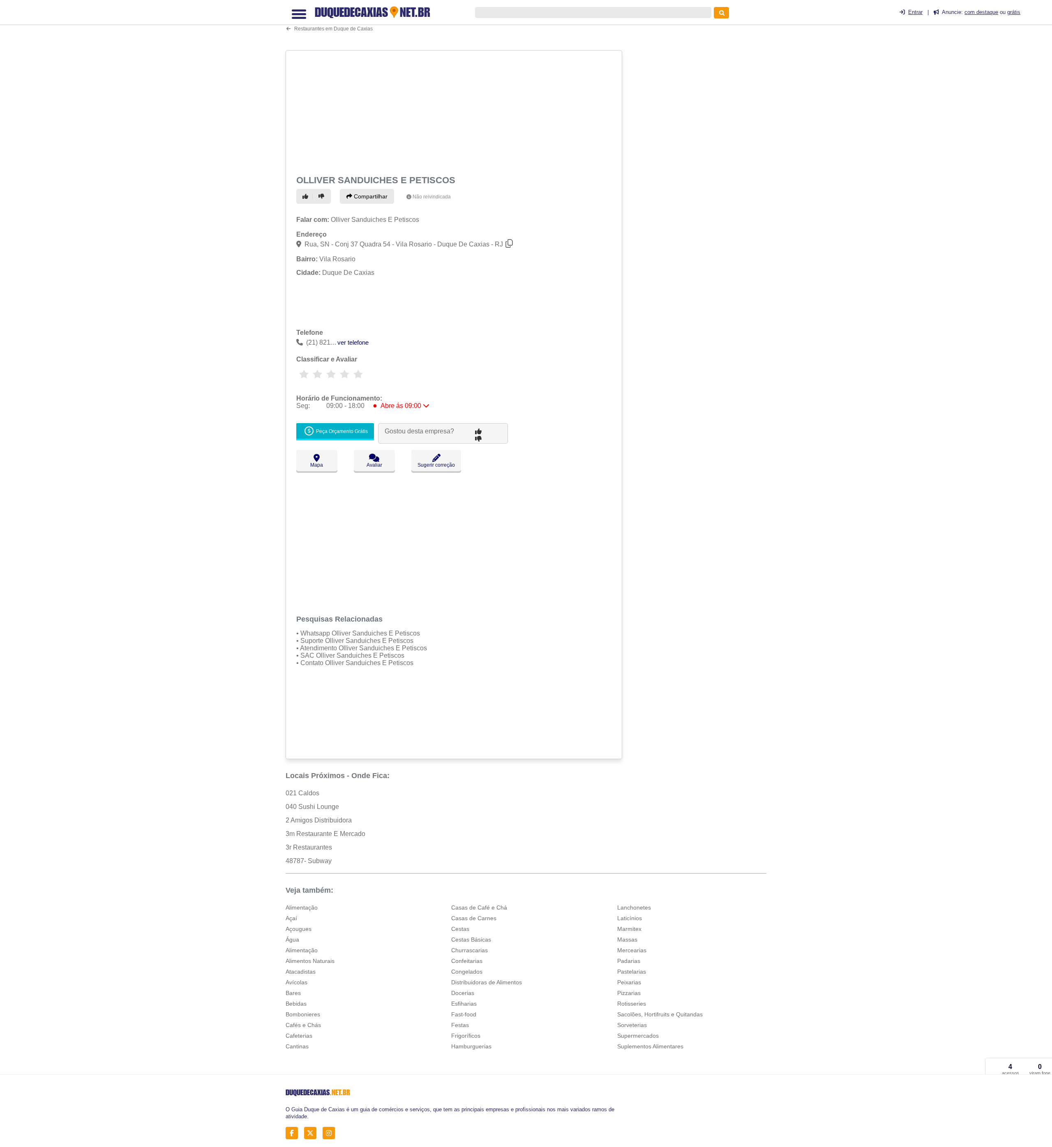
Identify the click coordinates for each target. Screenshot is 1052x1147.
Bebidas (296, 1003)
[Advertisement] (455, 111)
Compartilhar (370, 196)
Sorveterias (632, 1025)
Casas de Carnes (473, 918)
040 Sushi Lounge (312, 806)
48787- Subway (309, 860)
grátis (1013, 12)
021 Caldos (302, 793)
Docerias (462, 993)
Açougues (298, 929)
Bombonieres (303, 1014)
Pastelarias (631, 971)
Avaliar (374, 465)
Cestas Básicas (471, 939)
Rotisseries (631, 1003)
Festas (460, 1025)
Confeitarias (466, 961)
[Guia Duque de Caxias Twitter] (312, 1133)
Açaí (291, 918)
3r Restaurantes (309, 847)
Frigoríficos (465, 1035)
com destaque (981, 12)
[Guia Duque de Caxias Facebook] (294, 1133)
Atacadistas (301, 971)
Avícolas (296, 982)
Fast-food (463, 1014)
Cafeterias (299, 1035)
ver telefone (353, 342)
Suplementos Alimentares (650, 1046)
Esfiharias (464, 1003)
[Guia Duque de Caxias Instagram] (331, 1133)
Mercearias (631, 950)
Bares (293, 993)
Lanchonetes (634, 907)
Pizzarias (629, 993)
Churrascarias (469, 950)
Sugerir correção (436, 465)
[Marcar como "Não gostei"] (322, 196)
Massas (627, 939)
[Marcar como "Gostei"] (306, 196)
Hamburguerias (471, 1046)
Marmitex (629, 929)
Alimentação (302, 907)
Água (292, 939)
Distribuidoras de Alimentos (486, 982)
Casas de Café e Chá (479, 907)
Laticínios (629, 918)
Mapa (316, 465)
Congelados (466, 971)
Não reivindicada (432, 197)
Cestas (460, 929)
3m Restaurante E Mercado (325, 833)
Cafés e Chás (303, 1025)
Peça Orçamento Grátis (341, 432)
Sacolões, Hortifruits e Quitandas (660, 1014)
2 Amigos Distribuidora (319, 820)
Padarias (628, 961)
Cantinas (297, 1046)
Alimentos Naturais (310, 961)
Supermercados (638, 1035)
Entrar (915, 12)
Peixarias (629, 982)
